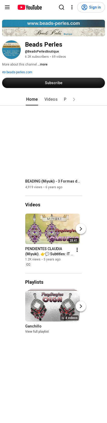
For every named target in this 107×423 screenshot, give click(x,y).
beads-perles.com (19, 72)
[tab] (32, 99)
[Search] (61, 7)
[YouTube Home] (29, 7)
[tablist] (53, 99)
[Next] (81, 229)
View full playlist (37, 331)
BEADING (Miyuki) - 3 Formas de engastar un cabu (53, 181)
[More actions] (77, 250)
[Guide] (7, 7)
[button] (74, 99)
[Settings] (72, 7)
